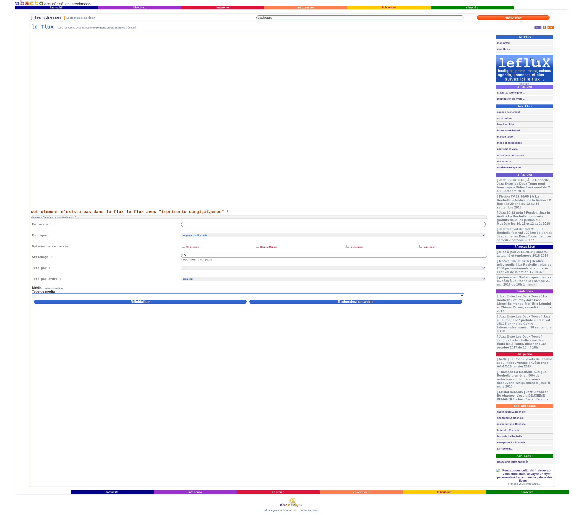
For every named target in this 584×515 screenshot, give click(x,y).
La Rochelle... (504, 448)
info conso (139, 7)
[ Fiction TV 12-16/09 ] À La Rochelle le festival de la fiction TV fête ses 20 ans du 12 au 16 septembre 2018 (524, 202)
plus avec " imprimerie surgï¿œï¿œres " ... (55, 217)
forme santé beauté (508, 130)
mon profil (503, 43)
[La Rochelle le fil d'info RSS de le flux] (550, 26)
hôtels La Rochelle (507, 430)
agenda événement (508, 112)
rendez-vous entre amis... (525, 483)
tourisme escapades (508, 167)
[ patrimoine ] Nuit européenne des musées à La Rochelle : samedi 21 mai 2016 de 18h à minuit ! (524, 280)
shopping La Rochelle (510, 417)
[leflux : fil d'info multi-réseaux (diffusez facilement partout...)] (524, 81)
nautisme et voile (507, 149)
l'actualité (56, 7)
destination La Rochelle (511, 411)
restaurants (503, 161)
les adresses (306, 7)
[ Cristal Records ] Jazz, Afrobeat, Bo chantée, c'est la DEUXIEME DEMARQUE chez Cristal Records (523, 395)
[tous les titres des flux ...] (538, 26)
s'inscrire (472, 7)
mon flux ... (503, 49)
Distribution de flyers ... (510, 98)
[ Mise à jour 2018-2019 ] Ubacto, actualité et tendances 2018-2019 (522, 253)
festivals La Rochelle (509, 436)
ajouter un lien (54, 288)
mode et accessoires (509, 142)
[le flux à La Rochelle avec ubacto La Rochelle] (53, 4)
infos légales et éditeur (277, 510)
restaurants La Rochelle (511, 424)
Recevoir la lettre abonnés (512, 461)
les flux (524, 83)
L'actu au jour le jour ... (510, 92)
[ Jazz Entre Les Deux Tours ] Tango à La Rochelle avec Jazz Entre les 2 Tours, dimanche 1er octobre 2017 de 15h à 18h (521, 342)
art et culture (504, 118)
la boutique (389, 7)
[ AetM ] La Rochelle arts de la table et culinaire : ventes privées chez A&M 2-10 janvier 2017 (524, 362)
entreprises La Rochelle (510, 442)
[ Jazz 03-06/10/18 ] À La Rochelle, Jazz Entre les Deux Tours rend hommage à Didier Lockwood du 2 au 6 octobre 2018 (523, 185)
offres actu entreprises (510, 155)
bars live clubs (505, 124)
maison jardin (505, 136)
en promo (222, 7)
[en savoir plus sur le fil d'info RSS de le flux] (544, 26)
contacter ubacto (310, 510)
